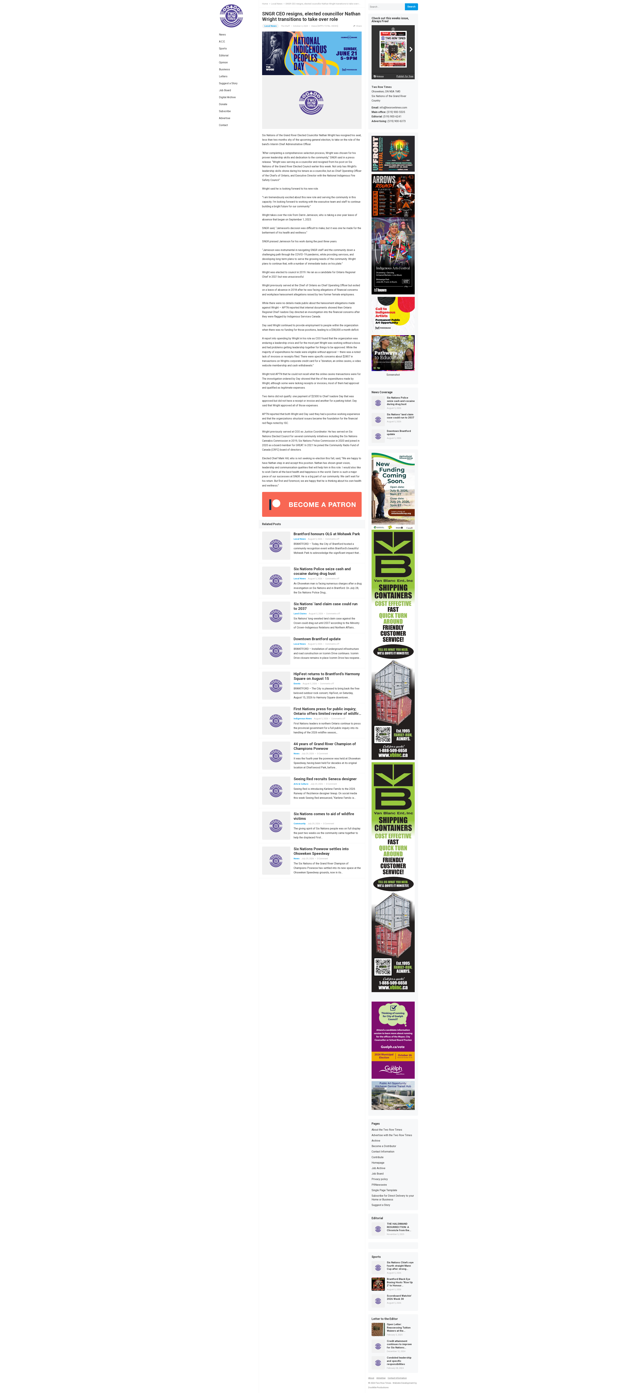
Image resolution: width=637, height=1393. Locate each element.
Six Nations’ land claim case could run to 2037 (400, 416)
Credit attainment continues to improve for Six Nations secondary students (399, 1344)
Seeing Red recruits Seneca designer (325, 779)
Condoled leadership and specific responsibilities (399, 1361)
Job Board (225, 90)
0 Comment (322, 753)
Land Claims (300, 613)
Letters (223, 76)
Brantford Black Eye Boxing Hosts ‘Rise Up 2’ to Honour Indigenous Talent (400, 1282)
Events (297, 683)
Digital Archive (227, 97)
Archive (376, 1140)
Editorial (223, 55)
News (222, 34)
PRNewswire (379, 1184)
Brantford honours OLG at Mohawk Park (327, 534)
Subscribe (225, 111)
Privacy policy (380, 1179)
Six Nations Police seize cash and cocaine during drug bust (401, 401)
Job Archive (378, 1168)
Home (265, 3)
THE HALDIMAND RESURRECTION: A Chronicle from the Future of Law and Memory (398, 1227)
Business (224, 69)
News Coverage (382, 392)
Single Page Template (384, 1190)
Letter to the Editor (385, 1319)
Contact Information (383, 1151)
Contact (223, 125)
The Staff (285, 26)
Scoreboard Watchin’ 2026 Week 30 (399, 1297)
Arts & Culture (301, 784)
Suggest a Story (228, 83)
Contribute (378, 1157)
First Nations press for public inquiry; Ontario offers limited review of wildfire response (327, 713)
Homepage (378, 1162)
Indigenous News (303, 718)
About (371, 1378)
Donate (223, 104)
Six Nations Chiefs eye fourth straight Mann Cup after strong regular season (400, 1266)
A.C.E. (222, 41)
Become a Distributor (384, 1146)
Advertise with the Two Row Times (392, 1135)
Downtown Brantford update (317, 639)
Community (300, 823)
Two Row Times (383, 1383)
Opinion (223, 62)
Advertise (224, 118)
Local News (276, 3)
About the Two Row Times (387, 1129)
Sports (223, 48)
